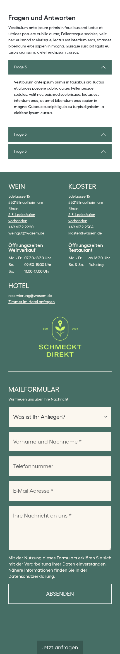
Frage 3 (20, 67)
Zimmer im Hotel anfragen (31, 302)
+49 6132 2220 (20, 227)
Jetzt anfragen (60, 647)
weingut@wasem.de (26, 233)
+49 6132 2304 (80, 227)
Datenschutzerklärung (31, 576)
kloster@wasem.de (85, 233)
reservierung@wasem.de (30, 295)
